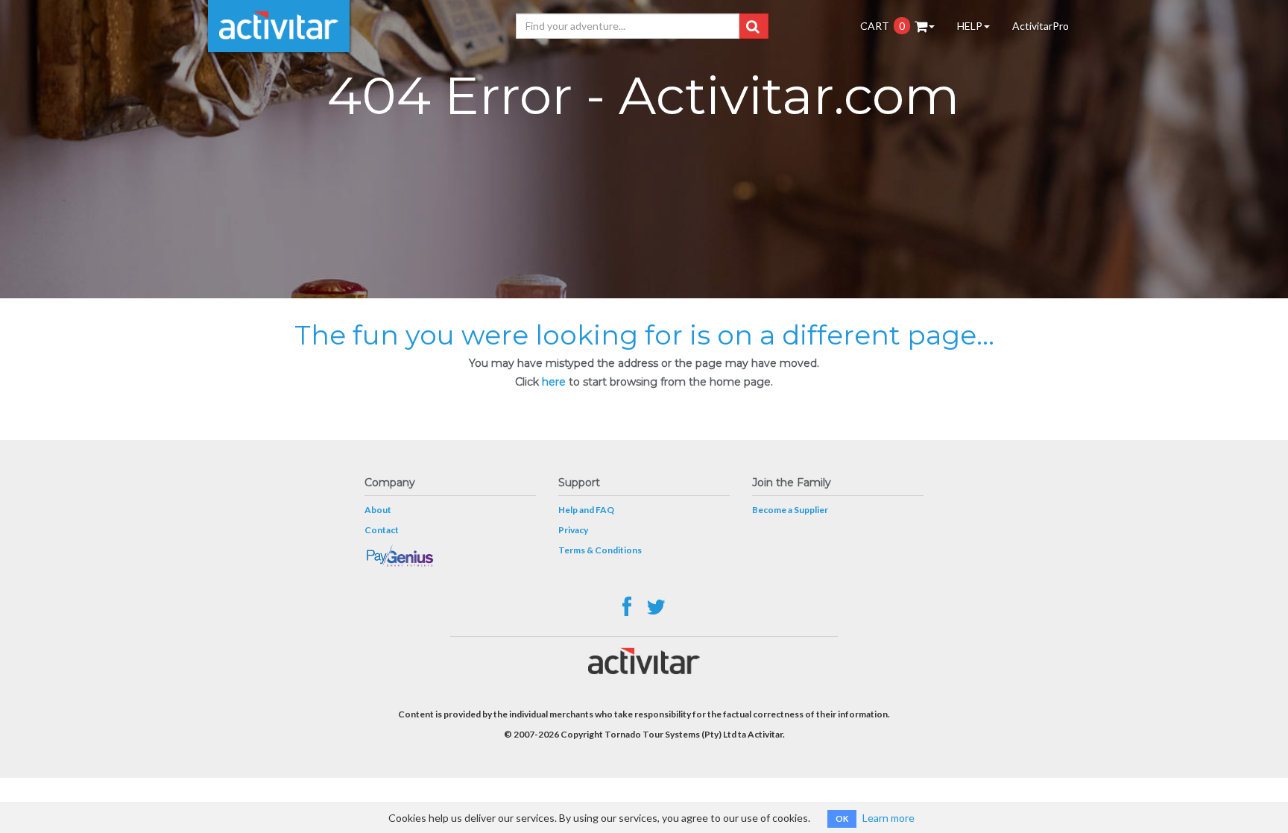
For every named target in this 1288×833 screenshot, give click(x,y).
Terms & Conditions (600, 550)
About (377, 509)
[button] (752, 26)
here (554, 382)
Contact (381, 529)
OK (842, 818)
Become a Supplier (790, 509)
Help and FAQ (586, 509)
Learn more (888, 817)
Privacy (573, 529)
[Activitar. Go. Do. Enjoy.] (279, 26)
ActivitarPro (1040, 25)
